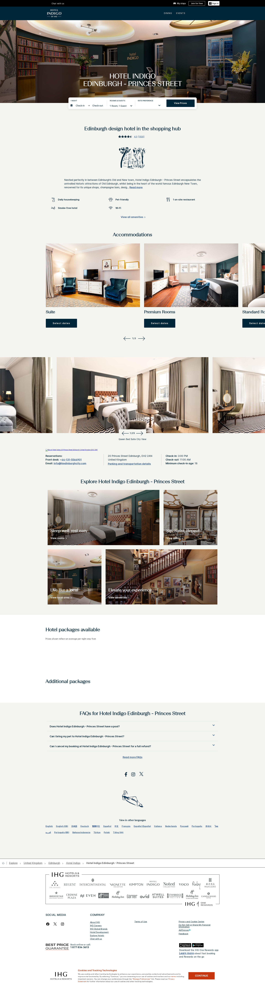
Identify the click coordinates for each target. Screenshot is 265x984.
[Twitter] (55, 924)
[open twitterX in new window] (139, 774)
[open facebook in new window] (124, 774)
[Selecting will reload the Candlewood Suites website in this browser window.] (208, 895)
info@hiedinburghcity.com (70, 463)
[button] (213, 3)
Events (180, 13)
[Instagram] (62, 924)
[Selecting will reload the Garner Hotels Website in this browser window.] (132, 895)
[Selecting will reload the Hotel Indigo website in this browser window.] (153, 884)
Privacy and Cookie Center (191, 921)
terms (173, 976)
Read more (136, 187)
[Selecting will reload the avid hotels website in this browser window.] (144, 895)
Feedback (183, 934)
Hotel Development (99, 932)
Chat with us (96, 939)
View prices (180, 103)
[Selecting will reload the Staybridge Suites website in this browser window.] (175, 895)
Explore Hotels (97, 935)
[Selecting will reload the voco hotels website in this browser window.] (184, 884)
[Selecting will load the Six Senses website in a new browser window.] (55, 884)
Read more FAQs (132, 757)
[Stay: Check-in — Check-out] (87, 105)
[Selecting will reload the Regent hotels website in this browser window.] (70, 884)
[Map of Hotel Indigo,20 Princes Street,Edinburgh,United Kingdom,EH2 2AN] (71, 450)
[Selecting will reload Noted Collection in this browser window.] (169, 884)
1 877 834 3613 (79, 947)
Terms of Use (140, 921)
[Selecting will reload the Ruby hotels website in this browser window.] (196, 884)
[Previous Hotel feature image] (125, 433)
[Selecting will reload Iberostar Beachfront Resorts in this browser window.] (56, 895)
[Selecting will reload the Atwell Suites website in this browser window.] (158, 895)
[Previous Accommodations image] (126, 338)
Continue (201, 975)
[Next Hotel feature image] (140, 433)
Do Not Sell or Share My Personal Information (194, 926)
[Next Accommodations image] (142, 338)
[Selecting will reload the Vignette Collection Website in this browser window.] (118, 884)
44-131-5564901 (72, 459)
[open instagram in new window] (131, 774)
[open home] (4, 863)
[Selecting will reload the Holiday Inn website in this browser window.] (118, 895)
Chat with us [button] (58, 3)
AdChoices (184, 930)
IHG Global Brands (99, 929)
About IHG (95, 922)
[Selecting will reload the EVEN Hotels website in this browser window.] (88, 895)
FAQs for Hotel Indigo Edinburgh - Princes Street (133, 713)
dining (168, 13)
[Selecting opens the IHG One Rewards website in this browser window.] (199, 904)
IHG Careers (96, 925)
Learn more (186, 953)
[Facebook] (48, 924)
